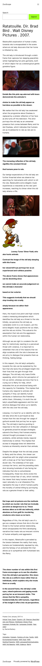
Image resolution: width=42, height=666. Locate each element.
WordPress (35, 661)
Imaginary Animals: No (10, 624)
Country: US (21, 619)
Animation (6, 637)
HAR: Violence (21, 644)
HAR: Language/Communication (27, 642)
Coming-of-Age (22, 637)
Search (5, 13)
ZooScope (7, 4)
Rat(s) (29, 644)
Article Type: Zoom (9, 619)
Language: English (25, 624)
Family (31, 637)
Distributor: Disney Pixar (23, 622)
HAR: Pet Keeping (9, 644)
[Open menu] (38, 4)
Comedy (13, 637)
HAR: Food (22, 639)
